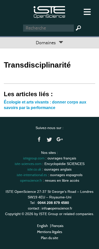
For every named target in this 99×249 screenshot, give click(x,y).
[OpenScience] (49, 11)
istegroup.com (33, 158)
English (42, 225)
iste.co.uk (34, 169)
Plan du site (49, 238)
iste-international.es (32, 175)
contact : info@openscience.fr (50, 208)
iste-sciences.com (28, 163)
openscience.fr (31, 180)
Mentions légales (49, 232)
